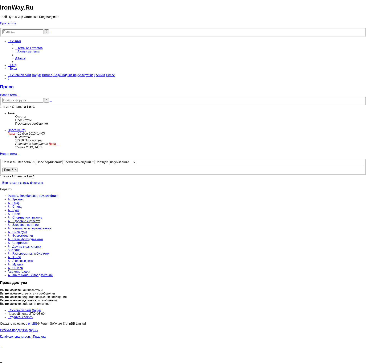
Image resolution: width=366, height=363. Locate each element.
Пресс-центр (17, 130)
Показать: (9, 162)
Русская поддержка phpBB (19, 330)
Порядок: (102, 162)
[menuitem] (29, 48)
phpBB (32, 323)
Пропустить (8, 23)
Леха (11, 133)
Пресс (7, 86)
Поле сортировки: (50, 162)
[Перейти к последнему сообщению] (58, 143)
